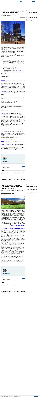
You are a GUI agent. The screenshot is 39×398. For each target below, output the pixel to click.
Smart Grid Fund (12, 54)
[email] (15, 19)
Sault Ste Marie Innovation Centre (5, 123)
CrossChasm (3, 83)
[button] (1, 1)
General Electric (3, 131)
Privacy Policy (19, 396)
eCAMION (4, 63)
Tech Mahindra (3, 86)
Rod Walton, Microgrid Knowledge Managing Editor (7, 193)
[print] (24, 19)
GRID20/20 (2, 133)
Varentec (2, 147)
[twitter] (13, 19)
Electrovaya (3, 80)
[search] (3, 1)
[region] (19, 397)
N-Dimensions (3, 136)
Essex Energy (3, 113)
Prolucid (2, 141)
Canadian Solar (5, 60)
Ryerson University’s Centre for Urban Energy (7, 144)
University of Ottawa (4, 91)
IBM (2, 116)
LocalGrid (2, 119)
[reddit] (14, 19)
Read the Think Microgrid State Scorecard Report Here (18, 225)
